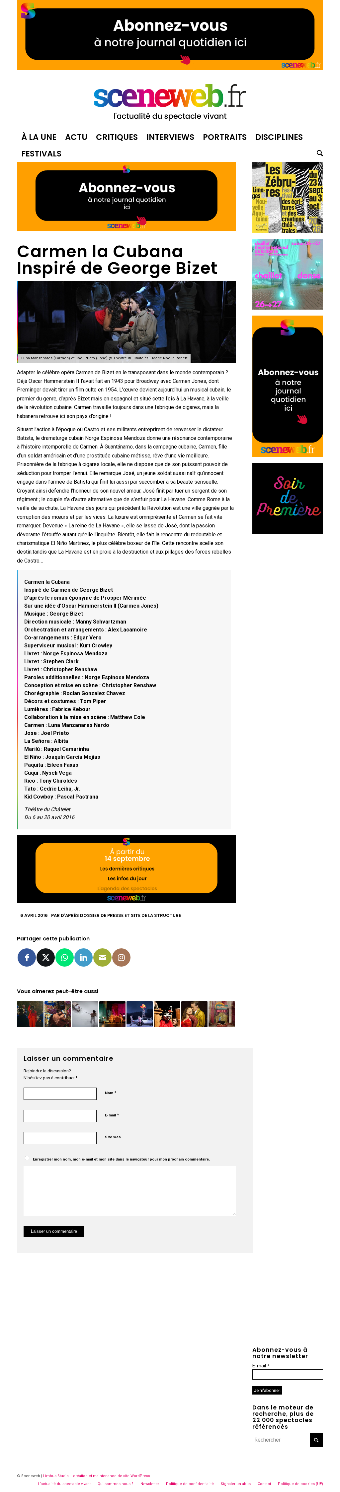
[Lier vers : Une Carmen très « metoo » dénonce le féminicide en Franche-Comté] (30, 1014)
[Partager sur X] (46, 957)
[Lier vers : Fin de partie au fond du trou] (85, 1014)
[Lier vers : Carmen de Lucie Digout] (112, 1014)
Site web (113, 1137)
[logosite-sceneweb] (170, 101)
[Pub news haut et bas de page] (126, 229)
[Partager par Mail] (102, 957)
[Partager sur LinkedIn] (83, 957)
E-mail (112, 1114)
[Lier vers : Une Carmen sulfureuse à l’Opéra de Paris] (140, 1014)
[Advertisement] (287, 639)
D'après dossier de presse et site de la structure (121, 915)
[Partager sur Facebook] (27, 957)
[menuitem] (39, 137)
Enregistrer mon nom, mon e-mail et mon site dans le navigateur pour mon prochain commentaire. (121, 1159)
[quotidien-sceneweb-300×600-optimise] (287, 455)
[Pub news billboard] (170, 68)
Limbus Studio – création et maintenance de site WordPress (96, 1476)
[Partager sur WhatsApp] (64, 957)
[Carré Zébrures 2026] (287, 231)
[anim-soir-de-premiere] (287, 532)
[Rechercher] (317, 154)
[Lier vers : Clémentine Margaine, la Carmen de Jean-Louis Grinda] (194, 1014)
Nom (110, 1092)
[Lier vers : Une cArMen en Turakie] (167, 1014)
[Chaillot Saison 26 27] (287, 308)
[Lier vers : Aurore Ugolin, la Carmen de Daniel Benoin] (57, 1014)
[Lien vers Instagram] (121, 957)
